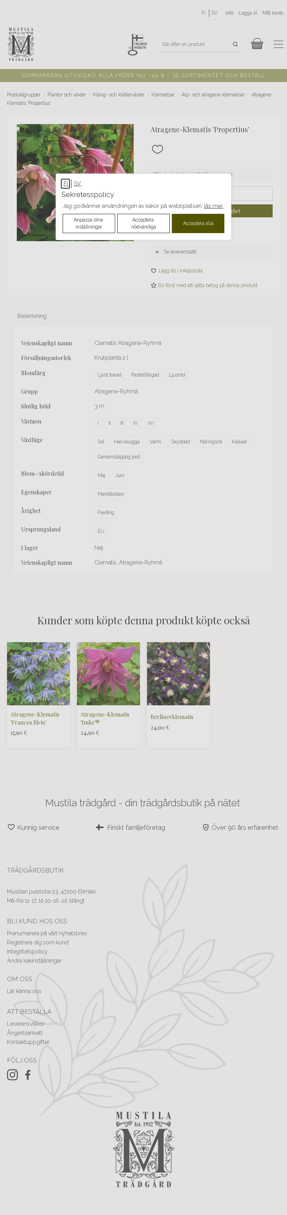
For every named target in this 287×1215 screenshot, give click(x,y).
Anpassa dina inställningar (89, 223)
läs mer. (213, 206)
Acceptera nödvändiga (143, 223)
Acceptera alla (198, 223)
